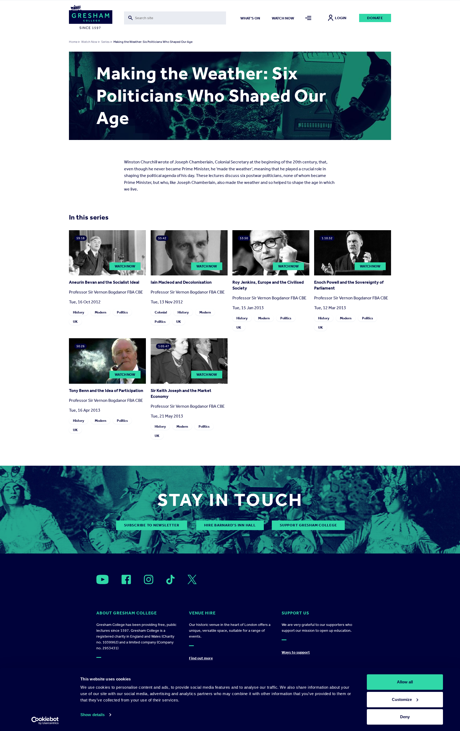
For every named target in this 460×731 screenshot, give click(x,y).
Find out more (201, 658)
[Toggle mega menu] (308, 18)
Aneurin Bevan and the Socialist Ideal (104, 282)
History (78, 312)
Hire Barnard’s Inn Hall (230, 525)
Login (340, 18)
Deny (405, 717)
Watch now (283, 18)
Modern (100, 312)
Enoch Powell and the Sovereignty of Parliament (349, 285)
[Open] (102, 579)
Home (73, 42)
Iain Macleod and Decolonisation (181, 282)
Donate (375, 18)
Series (105, 42)
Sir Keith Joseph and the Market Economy (181, 393)
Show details (92, 714)
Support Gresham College (308, 525)
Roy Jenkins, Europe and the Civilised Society (268, 285)
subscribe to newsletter (151, 525)
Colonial (161, 312)
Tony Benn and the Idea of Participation (106, 390)
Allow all (405, 682)
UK (75, 322)
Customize (402, 699)
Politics (122, 312)
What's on (250, 18)
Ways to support (296, 652)
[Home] (90, 18)
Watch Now (89, 42)
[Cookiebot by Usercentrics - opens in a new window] (45, 721)
